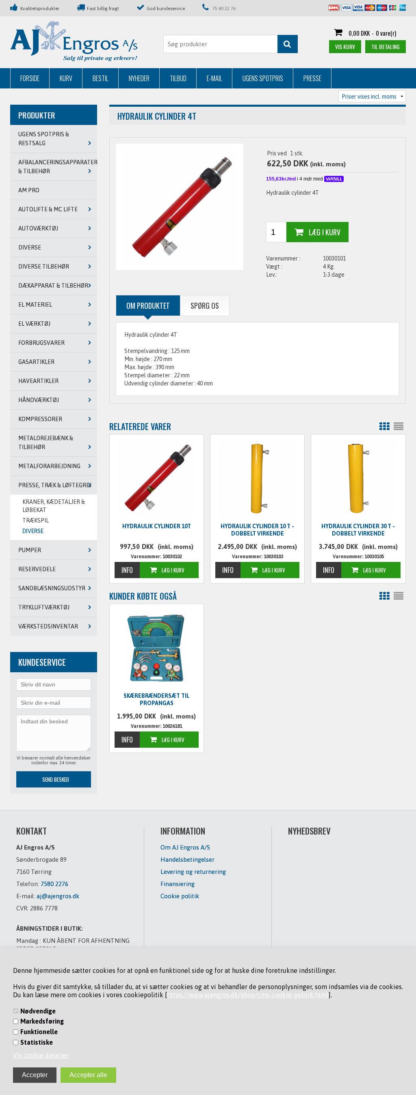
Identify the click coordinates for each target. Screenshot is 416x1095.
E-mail (214, 78)
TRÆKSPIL (35, 520)
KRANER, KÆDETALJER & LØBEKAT (53, 506)
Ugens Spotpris (263, 78)
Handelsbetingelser (187, 859)
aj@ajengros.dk (58, 896)
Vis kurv (345, 46)
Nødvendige (38, 1011)
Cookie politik (179, 896)
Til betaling (385, 46)
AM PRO (28, 190)
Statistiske (36, 1042)
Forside (29, 78)
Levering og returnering (193, 871)
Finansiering (177, 883)
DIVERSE (32, 531)
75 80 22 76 (224, 8)
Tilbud (178, 78)
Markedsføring (42, 1021)
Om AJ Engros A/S (185, 847)
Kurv (66, 78)
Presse (312, 78)
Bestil (100, 78)
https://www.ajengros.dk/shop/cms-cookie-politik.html (248, 994)
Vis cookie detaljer (40, 1055)
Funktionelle (39, 1031)
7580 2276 (54, 883)
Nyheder (139, 78)
